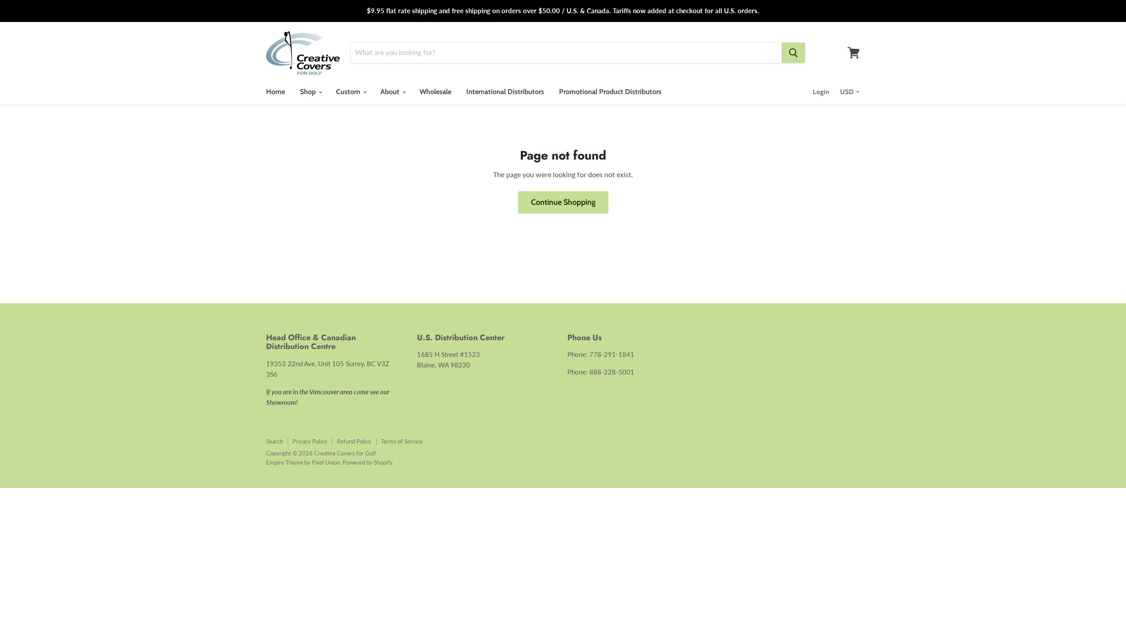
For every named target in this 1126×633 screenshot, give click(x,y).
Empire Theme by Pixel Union (303, 462)
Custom (349, 91)
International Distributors (505, 91)
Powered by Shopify (368, 462)
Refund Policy (354, 441)
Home (275, 91)
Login (821, 92)
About (390, 91)
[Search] (793, 53)
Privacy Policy (309, 441)
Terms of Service (402, 441)
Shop (309, 91)
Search (274, 441)
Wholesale (435, 91)
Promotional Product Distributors (610, 91)
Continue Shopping (563, 202)
